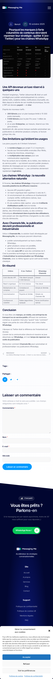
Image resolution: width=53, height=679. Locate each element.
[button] (49, 631)
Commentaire (8, 408)
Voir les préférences (26, 670)
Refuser (26, 664)
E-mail (5, 446)
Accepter (27, 657)
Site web (6, 456)
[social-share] (4, 379)
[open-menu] (48, 7)
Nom (5, 437)
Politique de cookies (16, 676)
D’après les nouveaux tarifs (13, 109)
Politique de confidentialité (33, 676)
